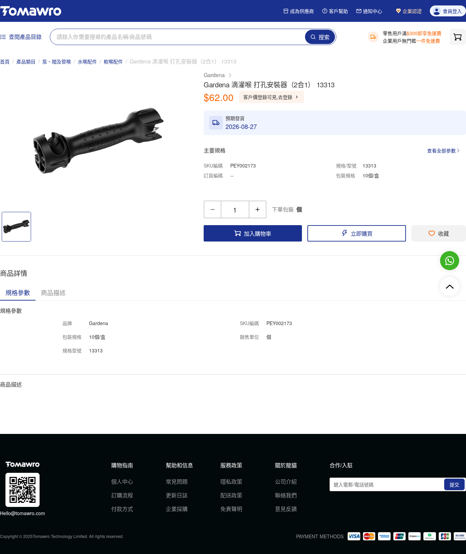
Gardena (214, 75)
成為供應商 (302, 11)
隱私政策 (231, 481)
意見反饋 (286, 509)
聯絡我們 (286, 495)
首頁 (5, 61)
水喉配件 (87, 61)
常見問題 (177, 481)
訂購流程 (122, 495)
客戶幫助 (338, 11)
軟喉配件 (113, 61)
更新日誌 (177, 495)
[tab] (17, 292)
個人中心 (122, 481)
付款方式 (122, 509)
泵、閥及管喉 (56, 61)
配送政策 (231, 495)
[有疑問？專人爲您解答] (449, 260)
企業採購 (177, 509)
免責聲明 (231, 509)
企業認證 (412, 11)
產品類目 (25, 61)
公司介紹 (286, 481)
